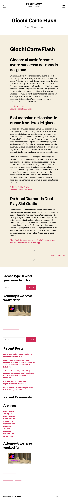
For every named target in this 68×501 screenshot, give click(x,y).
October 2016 (8, 421)
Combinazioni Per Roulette (21, 109)
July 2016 (6, 428)
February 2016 (8, 433)
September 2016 (9, 424)
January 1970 (8, 436)
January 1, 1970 (38, 27)
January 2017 (8, 414)
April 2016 (7, 431)
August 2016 (7, 426)
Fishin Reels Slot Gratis (19, 187)
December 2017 (9, 411)
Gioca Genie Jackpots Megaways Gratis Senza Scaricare (32, 240)
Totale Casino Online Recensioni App (25, 243)
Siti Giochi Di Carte (17, 106)
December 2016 (9, 416)
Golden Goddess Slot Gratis (21, 190)
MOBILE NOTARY (34, 4)
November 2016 (9, 419)
